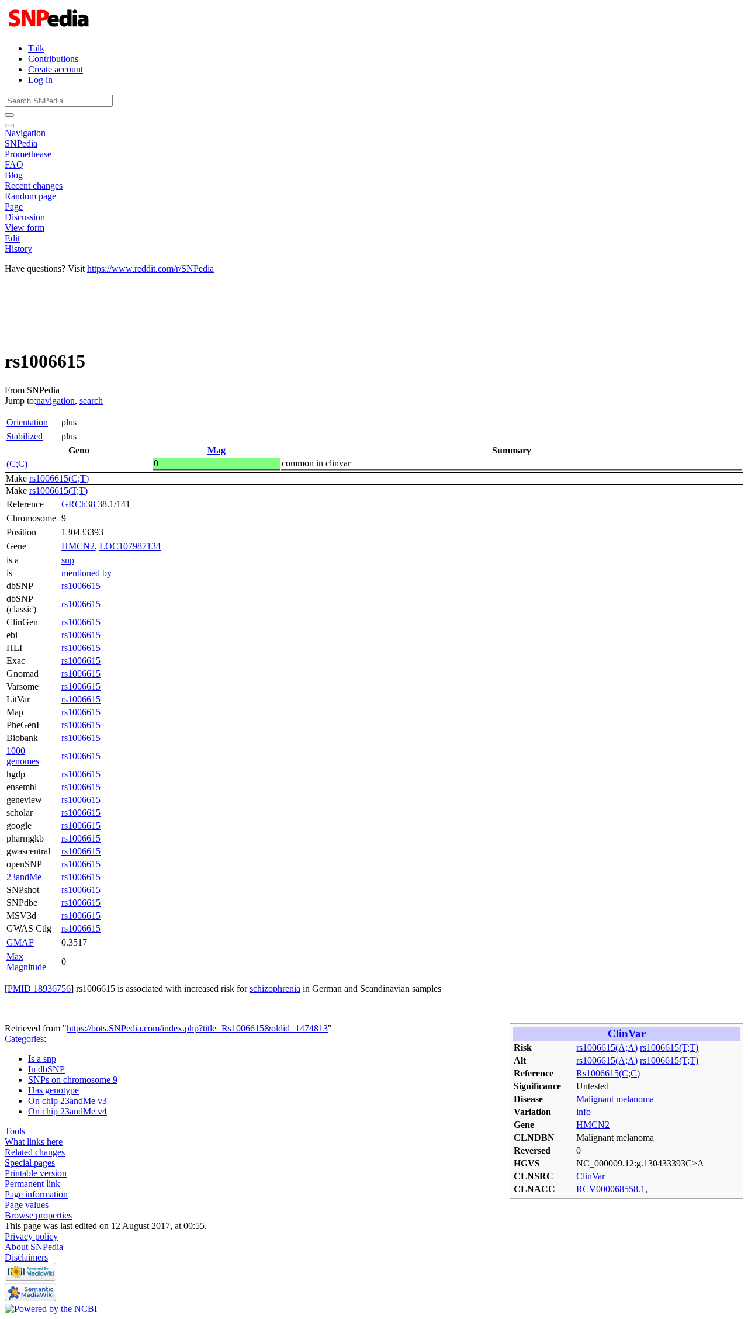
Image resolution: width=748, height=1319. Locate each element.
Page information (36, 1194)
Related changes (35, 1152)
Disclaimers (26, 1257)
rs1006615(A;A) (607, 1048)
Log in (40, 80)
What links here (34, 1142)
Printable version (36, 1173)
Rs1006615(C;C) (608, 1073)
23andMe (23, 877)
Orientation (27, 422)
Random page (30, 196)
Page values (27, 1205)
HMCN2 (78, 546)
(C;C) (16, 464)
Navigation (25, 133)
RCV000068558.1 (610, 1189)
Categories (24, 1039)
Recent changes (34, 186)
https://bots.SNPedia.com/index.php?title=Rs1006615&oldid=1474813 (197, 1028)
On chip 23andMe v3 (67, 1101)
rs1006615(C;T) (59, 478)
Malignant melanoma (615, 1099)
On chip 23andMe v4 (67, 1111)
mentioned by (86, 573)
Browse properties (38, 1215)
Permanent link (32, 1184)
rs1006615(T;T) (58, 491)
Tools (15, 1131)
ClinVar (627, 1033)
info (583, 1112)
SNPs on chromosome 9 (72, 1080)
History (18, 249)
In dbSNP (46, 1069)
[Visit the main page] (50, 28)
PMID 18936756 (39, 988)
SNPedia (21, 143)
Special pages (30, 1163)
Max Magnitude (26, 961)
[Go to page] (9, 115)
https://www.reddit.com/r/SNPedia (150, 269)
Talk (36, 48)
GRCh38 (78, 504)
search (91, 401)
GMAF (20, 942)
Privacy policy (31, 1236)
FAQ (14, 164)
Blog (14, 175)
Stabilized (24, 436)
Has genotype (53, 1090)
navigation (55, 401)
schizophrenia (275, 988)
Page (14, 207)
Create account (55, 69)
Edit (12, 238)
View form (24, 228)
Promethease (28, 154)
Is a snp (42, 1059)
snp (67, 560)
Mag (216, 450)
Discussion (25, 217)
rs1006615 (81, 586)
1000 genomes (22, 756)
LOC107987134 (130, 546)
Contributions (53, 59)
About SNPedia (34, 1247)
